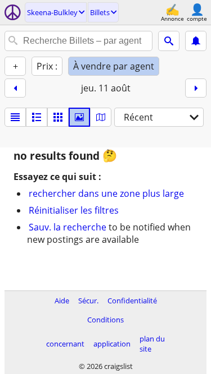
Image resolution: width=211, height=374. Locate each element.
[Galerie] (79, 117)
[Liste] (15, 117)
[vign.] (36, 117)
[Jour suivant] (195, 88)
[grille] (58, 117)
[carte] (100, 117)
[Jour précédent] (15, 88)
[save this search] (195, 41)
